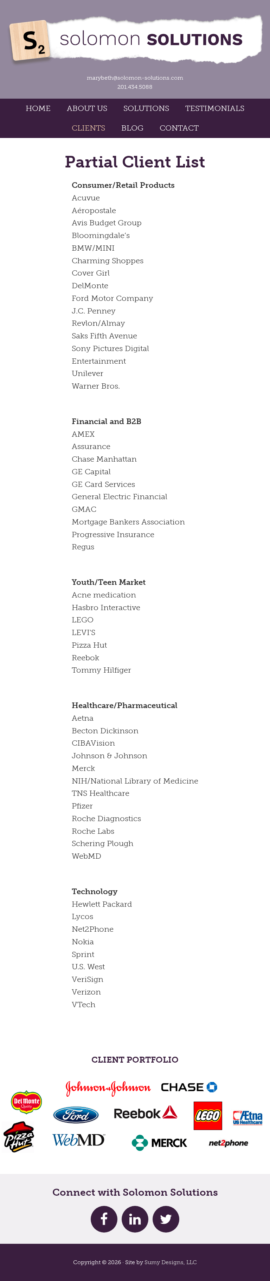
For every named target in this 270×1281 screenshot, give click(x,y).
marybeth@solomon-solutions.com (135, 77)
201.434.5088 (135, 87)
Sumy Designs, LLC (170, 1262)
